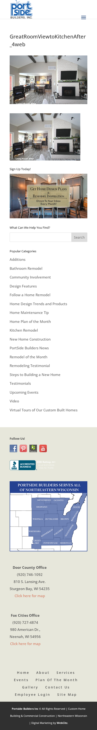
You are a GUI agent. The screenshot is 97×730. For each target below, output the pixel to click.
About (43, 672)
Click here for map (30, 595)
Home (23, 672)
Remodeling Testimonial (30, 365)
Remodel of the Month (28, 356)
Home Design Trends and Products (38, 303)
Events (21, 680)
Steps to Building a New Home (35, 374)
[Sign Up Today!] (48, 196)
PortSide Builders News (29, 348)
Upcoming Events (24, 392)
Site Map (67, 694)
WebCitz (62, 723)
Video (14, 401)
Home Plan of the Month (30, 321)
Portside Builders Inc (25, 708)
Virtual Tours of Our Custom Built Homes (43, 410)
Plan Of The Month (57, 680)
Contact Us (57, 687)
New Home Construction (30, 339)
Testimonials (20, 383)
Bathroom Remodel (26, 268)
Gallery (30, 687)
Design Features (23, 286)
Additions (17, 259)
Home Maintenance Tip (29, 312)
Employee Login (32, 694)
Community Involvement (30, 277)
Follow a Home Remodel (30, 294)
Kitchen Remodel (24, 330)
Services (66, 672)
